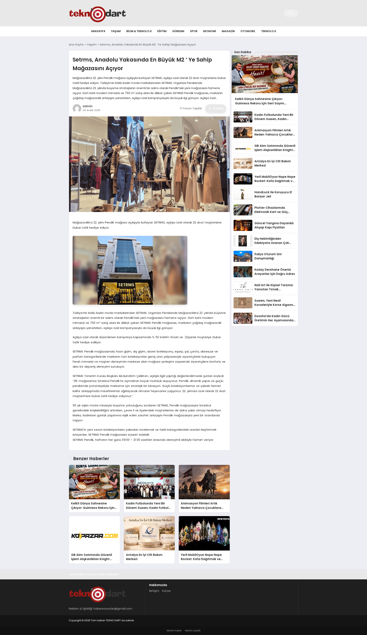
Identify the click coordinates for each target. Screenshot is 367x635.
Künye (166, 591)
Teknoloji (268, 31)
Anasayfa (98, 31)
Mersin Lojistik (193, 630)
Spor (193, 31)
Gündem (178, 31)
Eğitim (161, 31)
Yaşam (116, 31)
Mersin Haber (174, 630)
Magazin (228, 31)
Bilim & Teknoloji (139, 31)
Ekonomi (209, 31)
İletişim (154, 591)
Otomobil (247, 31)
